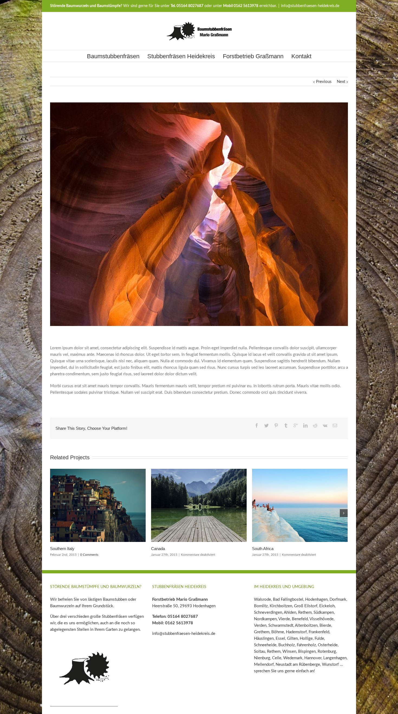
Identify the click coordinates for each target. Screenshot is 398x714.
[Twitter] (266, 425)
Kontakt (301, 56)
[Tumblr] (286, 425)
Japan (55, 548)
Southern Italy (264, 548)
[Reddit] (315, 425)
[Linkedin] (305, 425)
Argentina (159, 548)
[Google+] (295, 425)
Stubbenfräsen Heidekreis (181, 56)
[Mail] (335, 425)
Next (341, 82)
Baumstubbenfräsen (113, 56)
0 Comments (190, 554)
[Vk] (325, 425)
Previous (324, 82)
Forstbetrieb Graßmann (253, 56)
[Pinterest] (276, 425)
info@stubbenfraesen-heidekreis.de (310, 6)
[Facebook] (257, 425)
